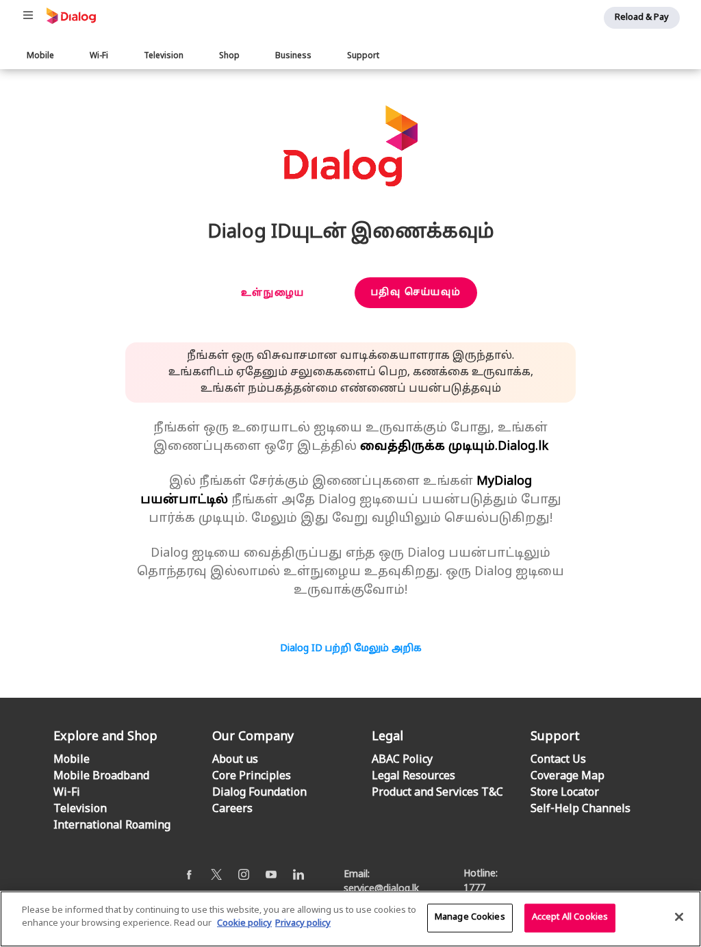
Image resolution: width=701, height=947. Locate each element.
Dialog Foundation (259, 793)
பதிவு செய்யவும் (416, 293)
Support (363, 56)
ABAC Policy (402, 760)
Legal (387, 737)
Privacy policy (303, 923)
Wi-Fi (99, 56)
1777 (474, 888)
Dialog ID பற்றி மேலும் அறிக (351, 649)
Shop (229, 56)
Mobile (40, 56)
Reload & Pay (642, 17)
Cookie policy (244, 923)
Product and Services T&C (437, 793)
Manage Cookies (470, 917)
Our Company (253, 737)
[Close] (679, 917)
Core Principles (251, 776)
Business (293, 56)
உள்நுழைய (273, 293)
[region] (350, 919)
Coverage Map (567, 776)
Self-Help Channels (580, 809)
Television (163, 56)
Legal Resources (413, 776)
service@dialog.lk (381, 889)
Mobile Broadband (101, 776)
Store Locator (565, 793)
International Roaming (111, 826)
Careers (232, 809)
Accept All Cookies (570, 917)
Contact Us (558, 760)
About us (235, 760)
